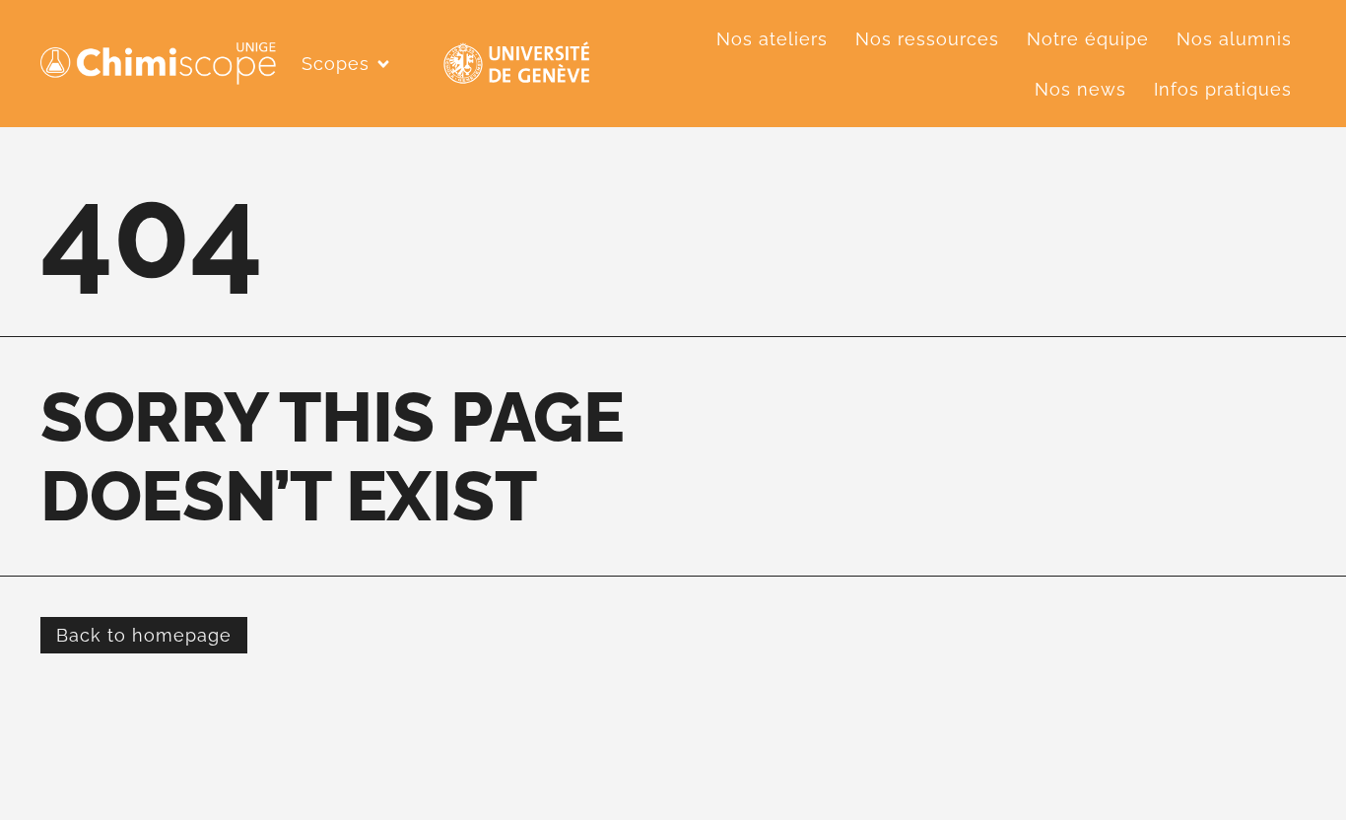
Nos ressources (927, 39)
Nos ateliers (772, 39)
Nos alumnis (1234, 39)
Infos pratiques (1223, 89)
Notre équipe (1088, 39)
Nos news (1080, 89)
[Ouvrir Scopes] (383, 64)
